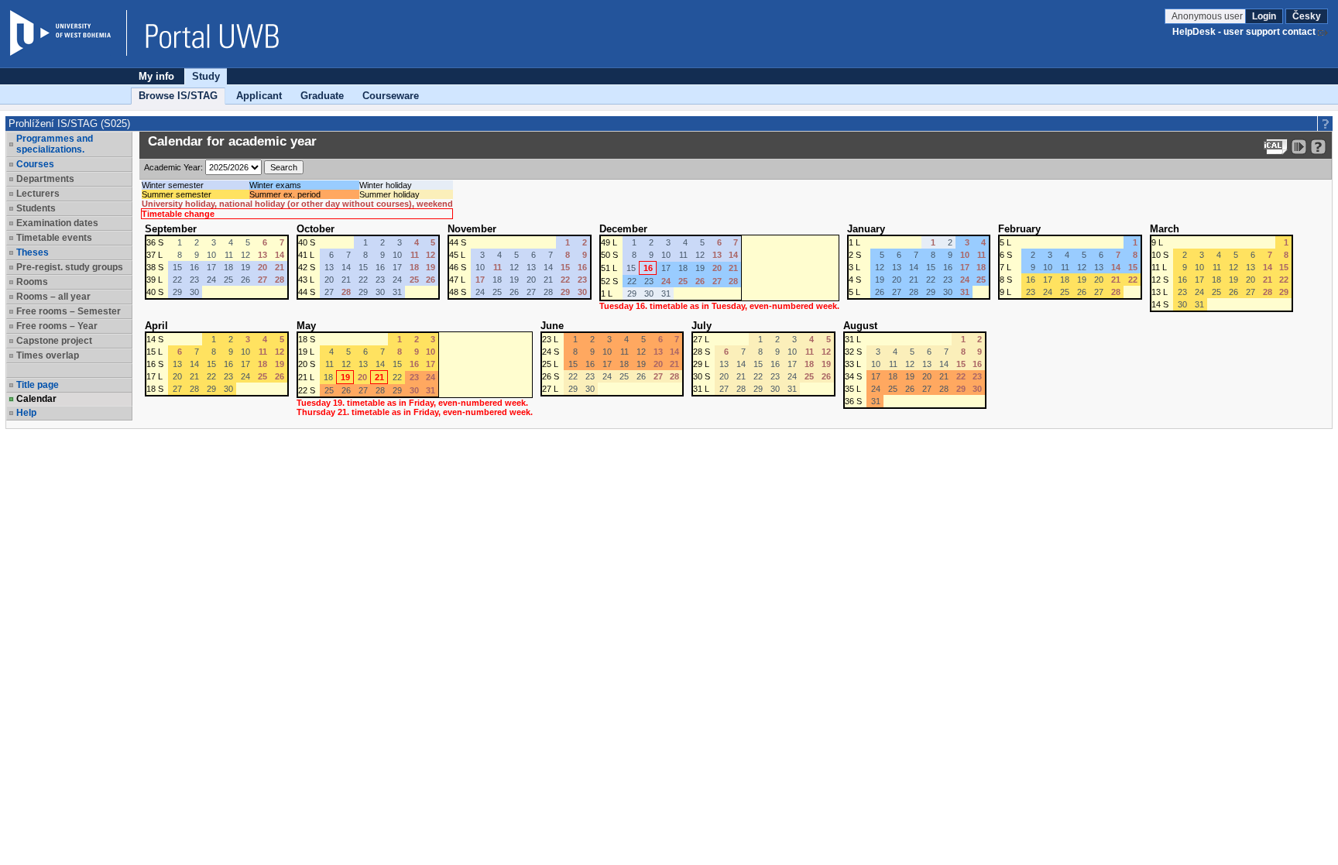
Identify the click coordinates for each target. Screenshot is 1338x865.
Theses (32, 252)
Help (26, 412)
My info (156, 76)
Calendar (36, 398)
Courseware (390, 95)
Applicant (259, 95)
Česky (1306, 16)
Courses (35, 164)
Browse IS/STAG (178, 95)
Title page (37, 384)
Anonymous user (1208, 16)
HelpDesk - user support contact (1244, 31)
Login (1264, 16)
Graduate (322, 95)
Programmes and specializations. (54, 144)
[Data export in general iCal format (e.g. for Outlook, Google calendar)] (1276, 147)
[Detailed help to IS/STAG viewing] (1318, 147)
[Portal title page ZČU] (204, 33)
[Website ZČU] (68, 33)
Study (206, 76)
